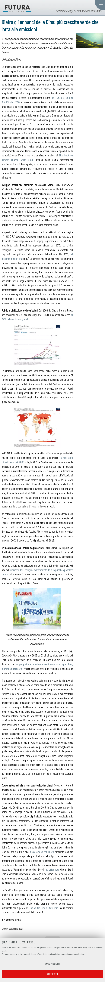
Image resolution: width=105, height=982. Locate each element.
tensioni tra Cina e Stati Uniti (43, 908)
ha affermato (52, 869)
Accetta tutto (52, 974)
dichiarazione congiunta (42, 851)
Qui (3, 954)
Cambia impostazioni (52, 964)
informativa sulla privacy (76, 954)
